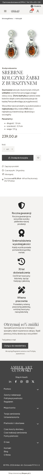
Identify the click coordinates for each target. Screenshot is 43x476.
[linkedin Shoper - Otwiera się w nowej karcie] (10, 381)
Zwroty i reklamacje (12, 395)
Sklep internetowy (18, 473)
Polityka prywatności (13, 398)
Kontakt (7, 448)
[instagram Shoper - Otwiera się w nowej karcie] (27, 381)
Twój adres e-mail (9, 340)
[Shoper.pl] (39, 465)
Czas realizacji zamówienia (15, 432)
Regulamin (8, 401)
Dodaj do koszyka (19, 157)
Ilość (4, 144)
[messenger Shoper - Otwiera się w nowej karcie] (21, 381)
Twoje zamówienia (12, 413)
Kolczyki (19, 18)
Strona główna (7, 18)
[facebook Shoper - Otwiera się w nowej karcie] (15, 381)
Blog (6, 451)
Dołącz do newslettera (15, 345)
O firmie (7, 455)
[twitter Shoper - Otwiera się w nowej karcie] (33, 381)
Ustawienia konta (11, 417)
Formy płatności (11, 436)
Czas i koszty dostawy (14, 429)
